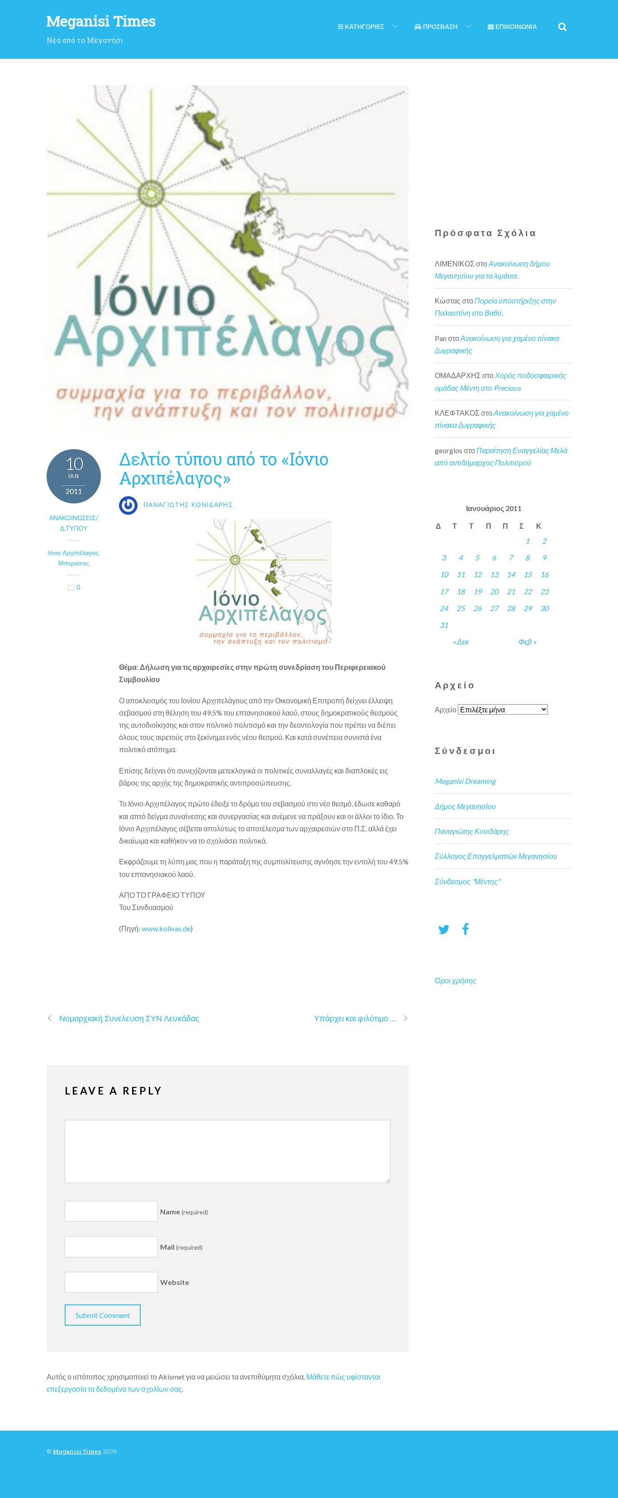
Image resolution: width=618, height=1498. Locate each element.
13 (494, 574)
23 (544, 591)
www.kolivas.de (166, 928)
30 (544, 608)
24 (444, 608)
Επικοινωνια (515, 26)
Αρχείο (445, 709)
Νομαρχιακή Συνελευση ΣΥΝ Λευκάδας (129, 1018)
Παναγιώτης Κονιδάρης (472, 831)
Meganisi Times (77, 1451)
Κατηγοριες (363, 26)
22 (527, 591)
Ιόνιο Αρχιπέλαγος (73, 552)
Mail (181, 1246)
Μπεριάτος (73, 563)
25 (460, 608)
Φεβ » (527, 641)
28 (511, 608)
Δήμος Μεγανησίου (465, 806)
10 (444, 574)
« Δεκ (460, 641)
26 (477, 608)
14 (511, 574)
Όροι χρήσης (455, 980)
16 (544, 574)
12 (477, 574)
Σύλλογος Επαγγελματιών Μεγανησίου (496, 856)
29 (527, 608)
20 (494, 591)
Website (174, 1282)
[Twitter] (444, 928)
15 (527, 574)
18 (460, 591)
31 (444, 625)
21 (511, 591)
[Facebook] (465, 928)
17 (444, 591)
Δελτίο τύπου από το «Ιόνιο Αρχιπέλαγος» (223, 468)
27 (494, 608)
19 (477, 591)
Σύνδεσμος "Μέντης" (467, 881)
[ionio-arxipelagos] (264, 585)
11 (460, 574)
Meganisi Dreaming (465, 781)
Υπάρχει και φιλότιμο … (355, 1018)
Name (184, 1211)
